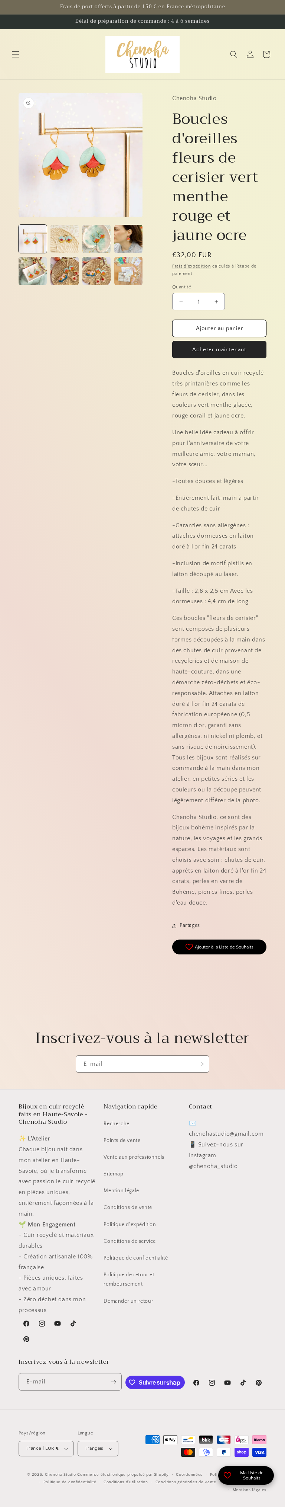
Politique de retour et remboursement (129, 1279)
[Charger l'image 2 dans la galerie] (64, 239)
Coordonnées (189, 1474)
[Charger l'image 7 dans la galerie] (96, 271)
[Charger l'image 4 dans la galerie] (128, 239)
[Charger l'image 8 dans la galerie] (128, 271)
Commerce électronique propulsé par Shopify (122, 1474)
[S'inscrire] (201, 1064)
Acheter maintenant (219, 349)
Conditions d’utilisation (126, 1482)
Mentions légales (249, 1490)
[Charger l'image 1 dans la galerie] (33, 239)
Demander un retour (128, 1301)
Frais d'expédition (191, 266)
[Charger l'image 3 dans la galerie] (96, 239)
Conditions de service (130, 1241)
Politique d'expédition (130, 1225)
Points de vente (122, 1140)
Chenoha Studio (60, 1474)
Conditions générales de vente (185, 1482)
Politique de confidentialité (136, 1258)
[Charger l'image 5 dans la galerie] (33, 271)
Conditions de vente (128, 1207)
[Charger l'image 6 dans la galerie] (64, 271)
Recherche (116, 1124)
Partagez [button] (190, 925)
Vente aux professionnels (134, 1157)
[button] (15, 54)
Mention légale (121, 1191)
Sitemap (113, 1174)
